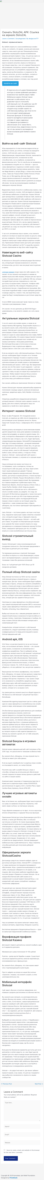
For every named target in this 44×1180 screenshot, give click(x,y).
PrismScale (13, 1178)
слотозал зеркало (8, 272)
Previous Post (6, 1084)
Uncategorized (20, 38)
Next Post (39, 1084)
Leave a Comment (8, 38)
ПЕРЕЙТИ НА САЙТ (10, 83)
